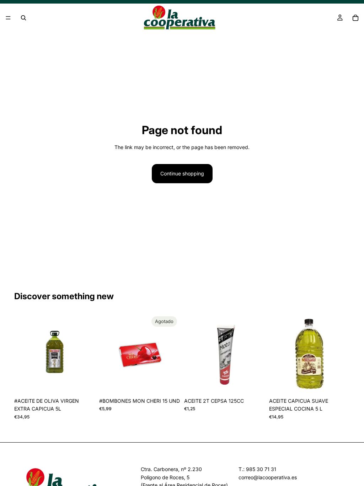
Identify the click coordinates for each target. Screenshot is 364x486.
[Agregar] (83, 383)
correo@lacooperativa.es (268, 477)
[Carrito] (355, 18)
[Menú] (8, 18)
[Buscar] (23, 18)
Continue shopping (182, 173)
